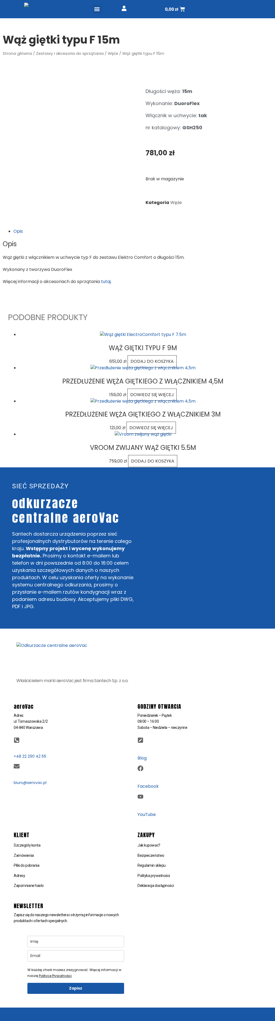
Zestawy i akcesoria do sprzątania (70, 53)
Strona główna (17, 53)
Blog (142, 758)
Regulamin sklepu (152, 865)
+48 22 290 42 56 (30, 756)
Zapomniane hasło (29, 885)
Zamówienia (24, 855)
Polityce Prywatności (55, 975)
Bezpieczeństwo (151, 855)
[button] (97, 9)
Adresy (19, 875)
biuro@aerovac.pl (30, 782)
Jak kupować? (149, 845)
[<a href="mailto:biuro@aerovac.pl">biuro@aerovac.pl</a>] (17, 766)
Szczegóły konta (27, 845)
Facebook (148, 786)
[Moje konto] (124, 8)
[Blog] (140, 740)
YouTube (147, 814)
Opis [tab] (18, 231)
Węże (113, 53)
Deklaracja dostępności (156, 885)
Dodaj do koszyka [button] (152, 361)
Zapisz (75, 988)
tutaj (106, 281)
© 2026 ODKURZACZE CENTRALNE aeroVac (137, 1014)
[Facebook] (140, 768)
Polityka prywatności (154, 875)
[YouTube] (140, 797)
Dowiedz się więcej (152, 395)
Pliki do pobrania (26, 865)
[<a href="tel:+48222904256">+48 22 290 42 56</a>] (17, 740)
